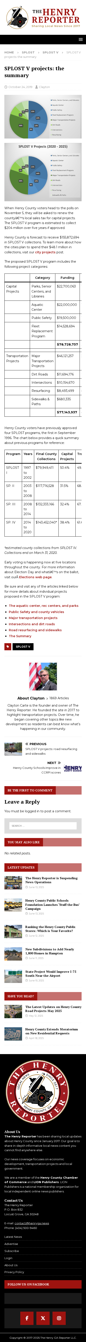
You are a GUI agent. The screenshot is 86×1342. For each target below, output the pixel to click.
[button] (80, 39)
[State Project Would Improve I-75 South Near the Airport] (13, 976)
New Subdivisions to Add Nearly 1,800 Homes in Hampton (49, 951)
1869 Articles (59, 698)
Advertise (11, 1244)
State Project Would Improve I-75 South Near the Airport (50, 973)
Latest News (13, 1236)
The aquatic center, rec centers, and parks (44, 606)
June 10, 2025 (36, 980)
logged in (32, 811)
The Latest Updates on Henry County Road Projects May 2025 (53, 1009)
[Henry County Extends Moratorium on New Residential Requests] (13, 1034)
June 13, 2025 (36, 887)
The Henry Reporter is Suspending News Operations (51, 880)
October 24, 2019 (20, 87)
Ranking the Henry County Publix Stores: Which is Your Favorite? (50, 929)
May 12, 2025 (36, 1015)
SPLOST (28, 52)
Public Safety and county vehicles (36, 612)
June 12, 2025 (36, 935)
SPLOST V (23, 646)
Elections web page (35, 577)
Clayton (44, 87)
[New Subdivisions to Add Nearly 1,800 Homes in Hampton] (13, 954)
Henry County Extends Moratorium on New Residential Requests (51, 1031)
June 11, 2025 (36, 958)
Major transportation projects (33, 618)
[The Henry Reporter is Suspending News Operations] (13, 882)
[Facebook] (27, 1318)
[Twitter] (43, 1318)
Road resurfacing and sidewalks (35, 630)
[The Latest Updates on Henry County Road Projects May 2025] (13, 1011)
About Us (10, 1265)
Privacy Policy (14, 1272)
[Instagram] (59, 1318)
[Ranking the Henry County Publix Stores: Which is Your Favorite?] (13, 931)
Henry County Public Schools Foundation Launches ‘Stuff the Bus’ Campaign (52, 904)
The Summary (20, 636)
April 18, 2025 (36, 1038)
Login (8, 1258)
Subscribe (11, 1251)
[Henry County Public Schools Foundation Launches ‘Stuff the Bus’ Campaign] (13, 905)
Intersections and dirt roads (32, 624)
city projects (45, 252)
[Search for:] (43, 826)
